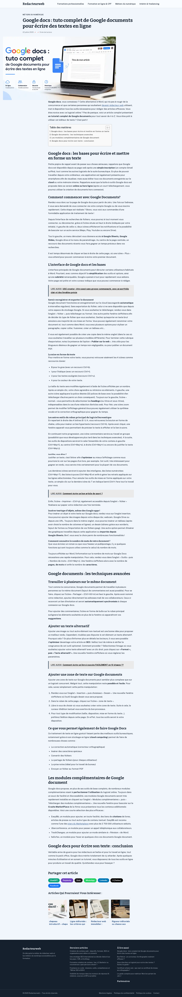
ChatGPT (54, 880)
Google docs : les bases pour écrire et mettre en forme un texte (80, 131)
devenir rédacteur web (113, 105)
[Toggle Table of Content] (106, 128)
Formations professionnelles (70, 4)
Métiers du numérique (125, 4)
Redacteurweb (33, 4)
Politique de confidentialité (124, 993)
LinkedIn (103, 880)
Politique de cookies (143, 993)
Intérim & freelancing (149, 4)
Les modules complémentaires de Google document (75, 138)
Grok (79, 880)
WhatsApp (90, 880)
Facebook (54, 886)
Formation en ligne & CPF (99, 4)
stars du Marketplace (78, 823)
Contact (156, 993)
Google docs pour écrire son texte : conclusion (73, 141)
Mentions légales (105, 993)
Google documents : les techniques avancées (72, 134)
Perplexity (67, 880)
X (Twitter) (116, 880)
